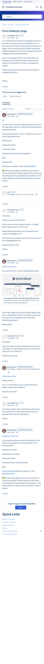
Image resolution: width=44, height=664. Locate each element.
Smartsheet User (13, 36)
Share (5, 87)
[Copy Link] (17, 38)
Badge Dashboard (8, 525)
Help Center (17, 1)
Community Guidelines (9, 534)
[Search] (37, 7)
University (28, 1)
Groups (4, 528)
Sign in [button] (20, 507)
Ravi (8, 192)
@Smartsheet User (9, 267)
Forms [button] (5, 96)
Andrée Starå (11, 114)
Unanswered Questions (22, 531)
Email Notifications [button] (15, 96)
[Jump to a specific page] (40, 109)
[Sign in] (41, 7)
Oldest (10, 109)
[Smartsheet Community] (14, 7)
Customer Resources (9, 522)
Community (6, 1)
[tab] (6, 103)
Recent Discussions (8, 519)
